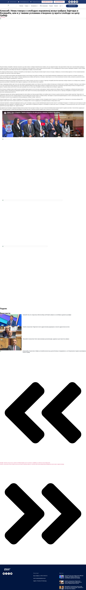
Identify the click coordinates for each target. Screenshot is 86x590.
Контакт (56, 5)
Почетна (21, 5)
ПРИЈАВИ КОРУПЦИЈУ (47, 1)
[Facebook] (69, 2)
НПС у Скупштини (44, 5)
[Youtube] (77, 2)
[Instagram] (72, 2)
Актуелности (34, 5)
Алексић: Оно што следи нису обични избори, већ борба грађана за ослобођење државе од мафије (47, 314)
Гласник (51, 5)
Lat (60, 5)
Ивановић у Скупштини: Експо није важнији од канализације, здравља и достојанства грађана (46, 339)
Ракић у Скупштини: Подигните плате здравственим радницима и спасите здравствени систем (46, 326)
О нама (26, 5)
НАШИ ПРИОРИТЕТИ (59, 1)
